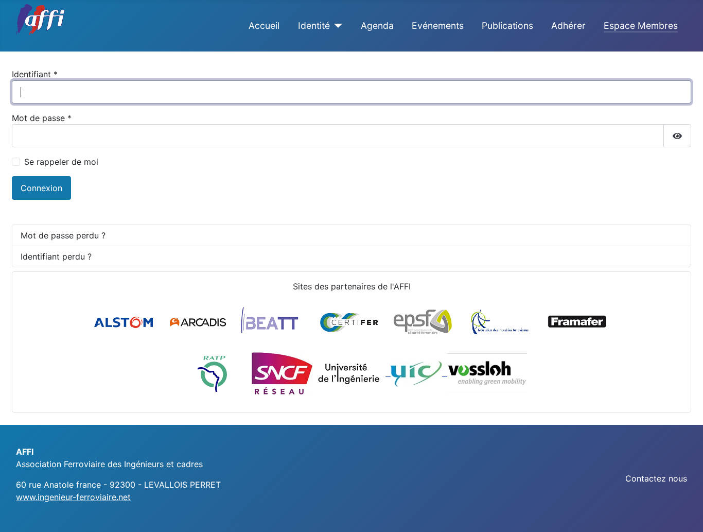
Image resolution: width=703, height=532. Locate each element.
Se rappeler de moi (61, 162)
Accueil (264, 25)
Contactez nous (656, 478)
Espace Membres (641, 25)
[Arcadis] (199, 321)
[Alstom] (125, 321)
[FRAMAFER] (577, 321)
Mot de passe (42, 118)
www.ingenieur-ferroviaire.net (73, 497)
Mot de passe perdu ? (63, 235)
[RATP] (212, 373)
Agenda (377, 25)
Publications (507, 25)
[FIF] (499, 321)
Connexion (41, 188)
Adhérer (568, 25)
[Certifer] (349, 321)
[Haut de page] (685, 513)
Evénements (438, 25)
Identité (314, 25)
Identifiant (35, 74)
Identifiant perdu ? (56, 256)
